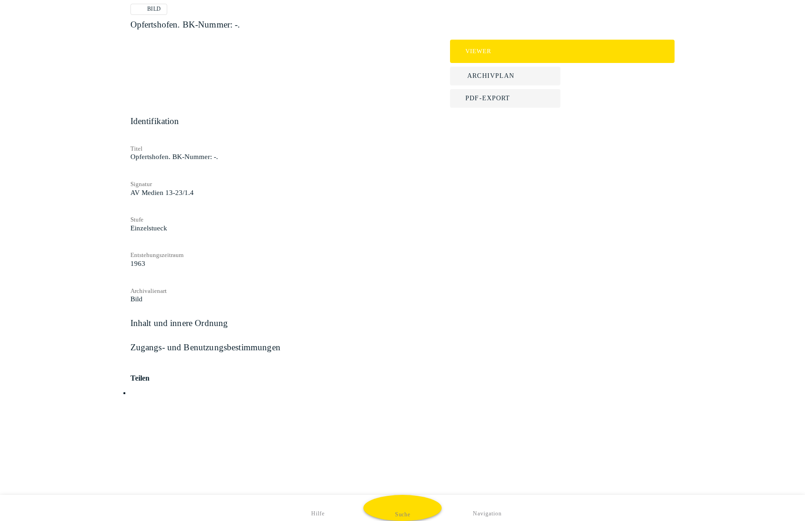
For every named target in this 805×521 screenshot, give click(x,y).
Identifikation (154, 121)
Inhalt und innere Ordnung (179, 323)
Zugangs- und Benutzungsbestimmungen (205, 347)
